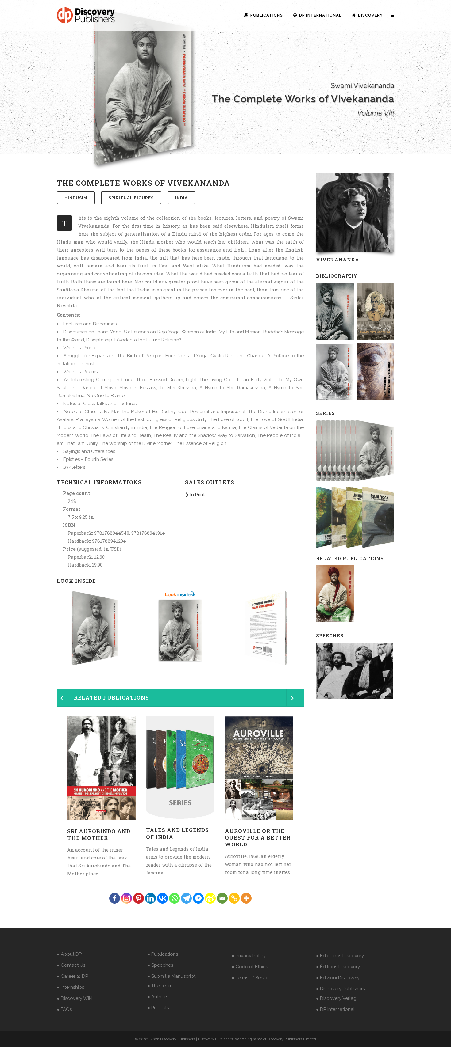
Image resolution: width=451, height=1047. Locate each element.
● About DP (69, 954)
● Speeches (160, 965)
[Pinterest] (138, 898)
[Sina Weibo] (210, 898)
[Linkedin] (150, 898)
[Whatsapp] (174, 898)
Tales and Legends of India (177, 833)
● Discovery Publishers (340, 989)
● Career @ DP (72, 976)
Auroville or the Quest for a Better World (258, 837)
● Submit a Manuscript (171, 976)
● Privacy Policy (249, 955)
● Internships (70, 987)
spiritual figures (131, 197)
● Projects (158, 1008)
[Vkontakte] (162, 898)
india (181, 197)
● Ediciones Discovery (340, 955)
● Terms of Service (251, 978)
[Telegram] (186, 898)
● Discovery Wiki (74, 998)
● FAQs (64, 1009)
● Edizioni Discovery (338, 978)
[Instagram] (126, 898)
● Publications (162, 954)
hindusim (75, 197)
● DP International (335, 1009)
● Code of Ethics (250, 966)
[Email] (222, 898)
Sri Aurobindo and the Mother (98, 834)
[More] (246, 898)
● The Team (159, 985)
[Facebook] (114, 898)
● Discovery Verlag (336, 998)
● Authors (157, 997)
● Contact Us (71, 965)
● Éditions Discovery (338, 966)
